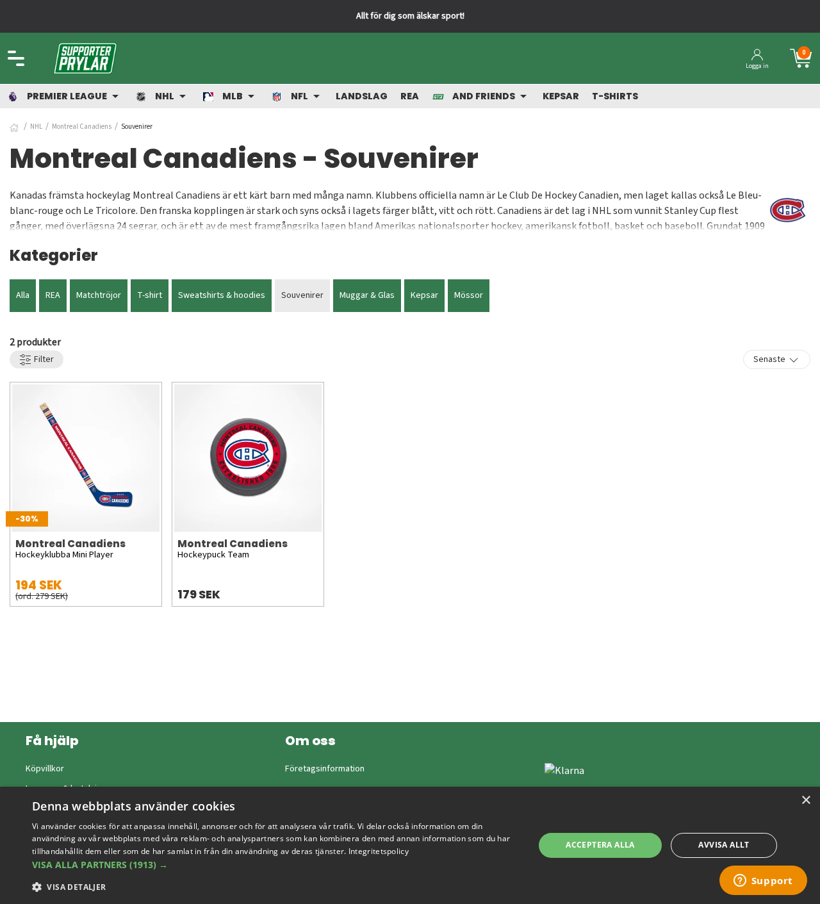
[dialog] (410, 845)
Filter (43, 359)
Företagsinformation (325, 768)
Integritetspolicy (378, 851)
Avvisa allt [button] (723, 844)
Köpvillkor (45, 768)
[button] (276, 864)
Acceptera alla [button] (600, 844)
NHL (36, 126)
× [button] (805, 800)
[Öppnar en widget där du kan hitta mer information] (763, 882)
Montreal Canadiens (81, 126)
